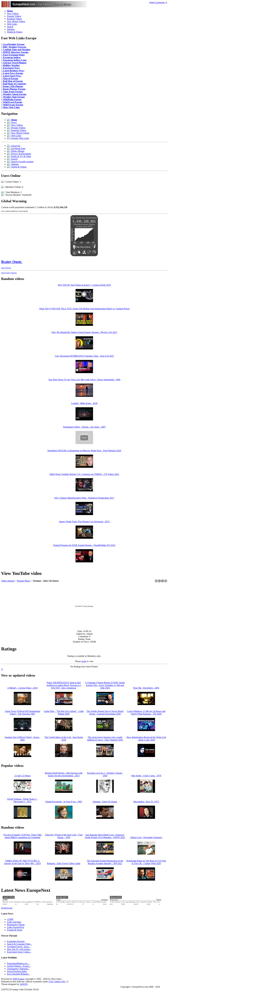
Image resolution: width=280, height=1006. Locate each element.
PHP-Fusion (18, 979)
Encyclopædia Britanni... (18, 974)
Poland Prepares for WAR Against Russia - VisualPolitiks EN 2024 (84, 545)
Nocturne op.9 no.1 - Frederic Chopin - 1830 (105, 774)
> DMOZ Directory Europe (14, 52)
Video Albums (7, 581)
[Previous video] (159, 581)
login (84, 661)
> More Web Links (10, 107)
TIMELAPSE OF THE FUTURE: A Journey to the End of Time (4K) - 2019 (22, 862)
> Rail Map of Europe (12, 81)
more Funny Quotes (9, 273)
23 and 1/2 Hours (22, 775)
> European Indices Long (13, 60)
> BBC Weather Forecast (13, 47)
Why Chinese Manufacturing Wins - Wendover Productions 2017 (84, 498)
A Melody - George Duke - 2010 (22, 688)
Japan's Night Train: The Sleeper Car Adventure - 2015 (84, 521)
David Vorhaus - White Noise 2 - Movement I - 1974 (22, 800)
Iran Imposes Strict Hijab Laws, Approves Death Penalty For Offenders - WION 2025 (105, 836)
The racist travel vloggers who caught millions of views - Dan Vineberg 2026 (105, 738)
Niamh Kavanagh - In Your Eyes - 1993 (63, 801)
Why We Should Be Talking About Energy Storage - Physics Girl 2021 (84, 332)
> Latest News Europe (12, 73)
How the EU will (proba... (19, 949)
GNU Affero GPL (57, 981)
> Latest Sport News (11, 76)
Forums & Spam (14, 930)
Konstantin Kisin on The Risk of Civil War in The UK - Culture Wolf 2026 (146, 862)
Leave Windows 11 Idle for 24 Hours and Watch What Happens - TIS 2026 (146, 712)
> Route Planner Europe (13, 89)
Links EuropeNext (15, 927)
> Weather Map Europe (13, 97)
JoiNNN (24, 984)
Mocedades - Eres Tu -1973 (146, 801)
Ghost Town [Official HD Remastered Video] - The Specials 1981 (22, 712)
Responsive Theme (135, 900)
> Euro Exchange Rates (13, 55)
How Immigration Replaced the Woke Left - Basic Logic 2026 (146, 738)
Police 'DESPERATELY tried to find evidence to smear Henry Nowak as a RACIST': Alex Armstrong (64, 685)
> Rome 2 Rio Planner (12, 86)
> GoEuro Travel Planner (14, 62)
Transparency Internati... (18, 968)
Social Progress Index (17, 971)
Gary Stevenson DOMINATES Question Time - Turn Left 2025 (84, 356)
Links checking (82, 900)
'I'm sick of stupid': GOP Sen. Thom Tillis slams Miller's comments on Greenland (22, 836)
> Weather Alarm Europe (13, 94)
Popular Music (23, 581)
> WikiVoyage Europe (12, 105)
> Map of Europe (9, 78)
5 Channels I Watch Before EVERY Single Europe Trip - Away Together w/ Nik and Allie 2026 (105, 685)
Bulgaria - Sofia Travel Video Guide (63, 863)
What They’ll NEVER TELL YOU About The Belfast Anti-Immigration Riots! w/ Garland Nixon (84, 308)
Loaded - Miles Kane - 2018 (84, 403)
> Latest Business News (12, 70)
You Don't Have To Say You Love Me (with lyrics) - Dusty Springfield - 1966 (84, 379)
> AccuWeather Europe (12, 44)
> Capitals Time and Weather (15, 49)
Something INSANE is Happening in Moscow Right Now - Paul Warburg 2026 (84, 450)
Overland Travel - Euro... (18, 946)
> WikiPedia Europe (11, 99)
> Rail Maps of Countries (13, 84)
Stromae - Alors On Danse (105, 801)
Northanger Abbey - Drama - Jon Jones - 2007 (84, 427)
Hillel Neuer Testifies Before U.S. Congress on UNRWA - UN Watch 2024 (84, 474)
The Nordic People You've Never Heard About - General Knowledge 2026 (104, 712)
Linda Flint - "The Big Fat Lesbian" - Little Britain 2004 (64, 712)
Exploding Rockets (16, 941)
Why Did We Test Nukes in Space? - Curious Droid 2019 (84, 285)
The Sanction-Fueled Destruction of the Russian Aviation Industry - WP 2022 (105, 862)
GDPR (5, 900)
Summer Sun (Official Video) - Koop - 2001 (22, 738)
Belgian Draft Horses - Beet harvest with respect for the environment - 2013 (63, 774)
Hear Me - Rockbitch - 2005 (146, 688)
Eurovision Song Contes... (19, 952)
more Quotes (6, 268)
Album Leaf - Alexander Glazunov (146, 837)
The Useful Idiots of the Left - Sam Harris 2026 (63, 738)
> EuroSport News (10, 68)
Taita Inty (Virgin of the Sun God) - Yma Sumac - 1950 (64, 836)
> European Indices (11, 57)
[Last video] (165, 581)
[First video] (156, 581)
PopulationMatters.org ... (18, 963)
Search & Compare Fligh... (19, 944)
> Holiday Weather (10, 65)
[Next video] (162, 581)
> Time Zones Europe (12, 91)
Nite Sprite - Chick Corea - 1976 (146, 775)
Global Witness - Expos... (18, 966)
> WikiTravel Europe (11, 102)
